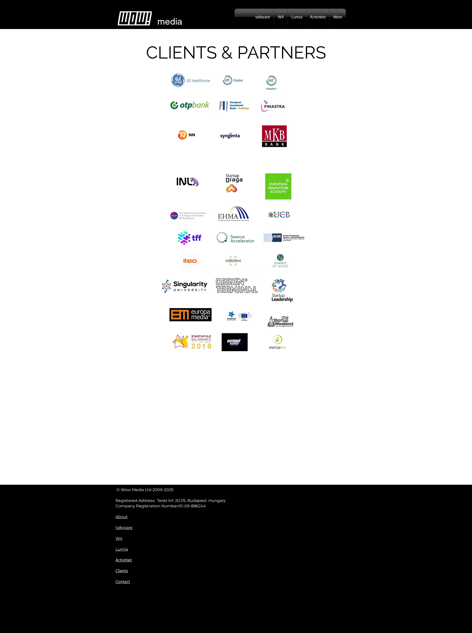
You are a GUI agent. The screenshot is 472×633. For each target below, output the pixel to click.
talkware (124, 527)
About (122, 516)
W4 (119, 538)
